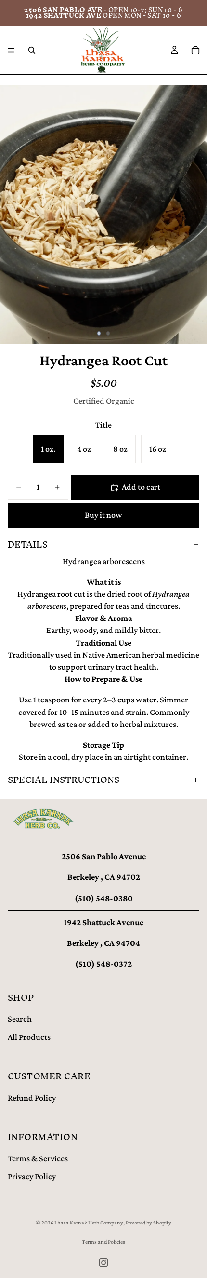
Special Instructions (63, 780)
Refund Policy (32, 1098)
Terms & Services (38, 1158)
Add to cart (141, 487)
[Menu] (11, 50)
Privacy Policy (32, 1176)
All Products (29, 1037)
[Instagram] (103, 1262)
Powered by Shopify (148, 1222)
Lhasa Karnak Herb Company (88, 1222)
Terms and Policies (103, 1241)
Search (20, 1018)
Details (28, 544)
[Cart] (195, 50)
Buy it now (103, 515)
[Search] (31, 50)
